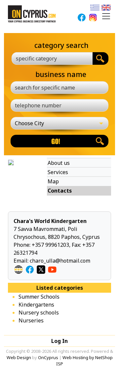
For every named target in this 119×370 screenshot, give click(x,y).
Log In (59, 341)
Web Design (19, 357)
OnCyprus (48, 357)
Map (53, 181)
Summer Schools (39, 296)
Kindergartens (36, 304)
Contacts (60, 190)
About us (59, 162)
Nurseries (31, 320)
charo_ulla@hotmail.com (60, 260)
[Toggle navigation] (106, 16)
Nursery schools (39, 312)
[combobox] (52, 58)
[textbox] (48, 58)
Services (58, 172)
